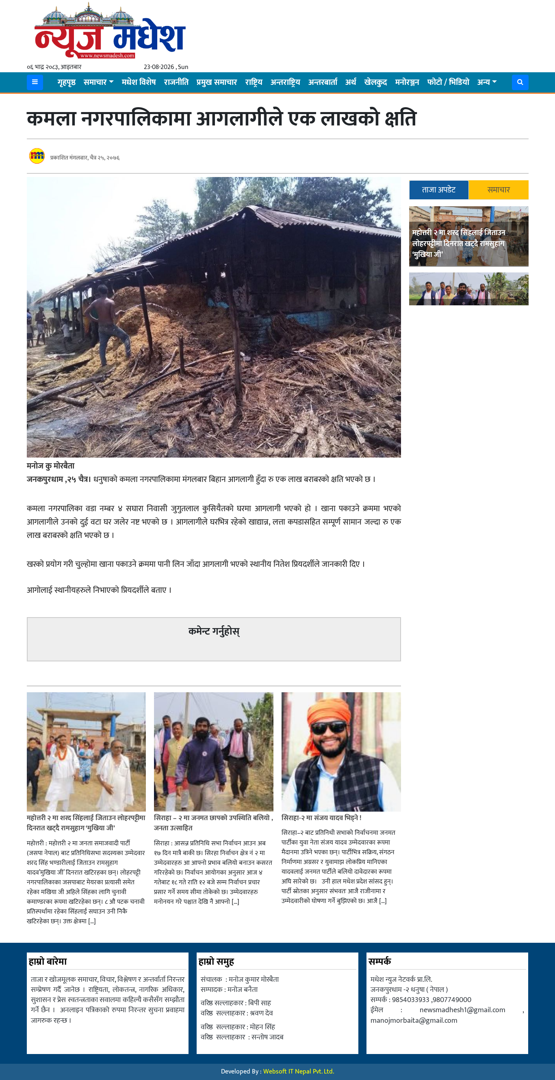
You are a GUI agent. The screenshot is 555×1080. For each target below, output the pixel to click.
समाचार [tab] (499, 190)
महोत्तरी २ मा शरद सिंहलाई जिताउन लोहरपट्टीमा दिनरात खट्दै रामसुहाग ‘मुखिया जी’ (458, 244)
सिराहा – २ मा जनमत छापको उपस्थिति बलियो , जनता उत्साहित (213, 823)
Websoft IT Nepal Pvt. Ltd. (298, 1071)
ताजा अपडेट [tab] (438, 190)
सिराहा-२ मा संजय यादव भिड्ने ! (322, 818)
